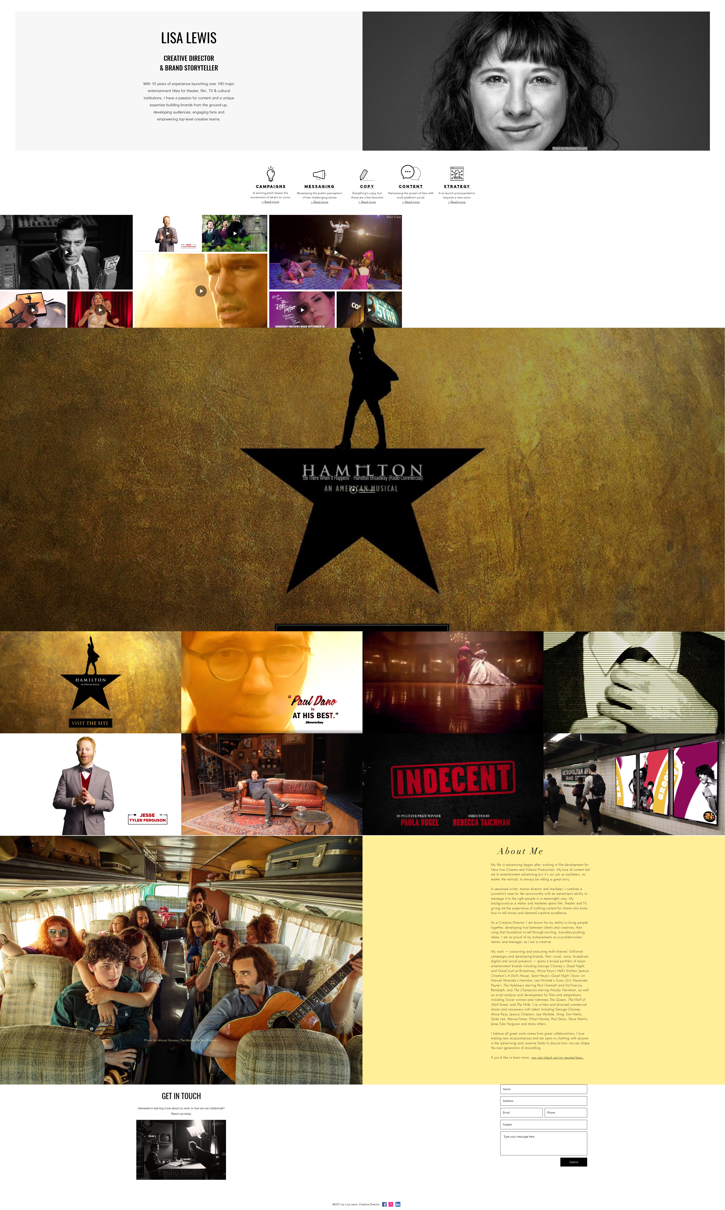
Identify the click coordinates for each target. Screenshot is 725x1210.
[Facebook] (384, 1204)
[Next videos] (720, 733)
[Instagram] (391, 1204)
